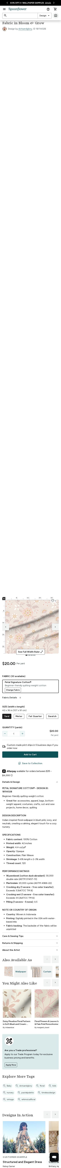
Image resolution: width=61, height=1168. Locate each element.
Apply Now (11, 1065)
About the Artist (30, 950)
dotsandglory (25, 28)
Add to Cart (30, 754)
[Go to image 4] (31, 655)
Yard (6, 716)
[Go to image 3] (29, 655)
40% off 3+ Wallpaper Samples (27, 3)
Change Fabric (13, 690)
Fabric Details (12, 697)
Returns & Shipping (30, 943)
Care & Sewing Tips (30, 936)
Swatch (52, 716)
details (48, 3)
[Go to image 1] (26, 655)
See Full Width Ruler (30, 652)
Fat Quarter (35, 716)
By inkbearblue (8, 1027)
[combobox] (45, 15)
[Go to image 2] (28, 655)
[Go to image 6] (34, 655)
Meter (19, 716)
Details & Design (30, 782)
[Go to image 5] (33, 655)
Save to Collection (30, 763)
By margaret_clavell (42, 1027)
